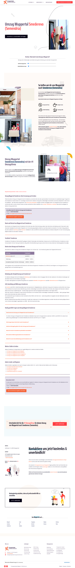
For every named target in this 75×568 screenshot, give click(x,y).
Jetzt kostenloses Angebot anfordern (16, 390)
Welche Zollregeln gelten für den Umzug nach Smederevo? (20, 326)
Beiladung (8, 256)
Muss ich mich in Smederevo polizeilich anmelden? (18, 330)
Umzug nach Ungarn (12, 369)
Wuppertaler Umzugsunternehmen (10, 191)
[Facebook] (5, 566)
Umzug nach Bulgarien (12, 368)
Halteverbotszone (53, 280)
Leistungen (30, 2)
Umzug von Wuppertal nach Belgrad (15, 351)
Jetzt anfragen (59, 424)
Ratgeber (60, 566)
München (23, 229)
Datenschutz (69, 566)
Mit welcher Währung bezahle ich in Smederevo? (18, 334)
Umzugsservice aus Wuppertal (42, 465)
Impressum (64, 566)
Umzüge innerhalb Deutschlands (14, 366)
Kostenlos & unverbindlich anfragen (16, 36)
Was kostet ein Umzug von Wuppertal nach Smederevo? (20, 312)
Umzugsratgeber (49, 2)
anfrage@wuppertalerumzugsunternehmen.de (20, 213)
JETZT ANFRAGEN (15, 500)
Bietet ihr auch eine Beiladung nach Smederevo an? (19, 339)
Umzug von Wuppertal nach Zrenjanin (16, 355)
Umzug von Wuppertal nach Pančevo (15, 352)
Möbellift (35, 280)
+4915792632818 (9, 457)
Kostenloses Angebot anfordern (15, 216)
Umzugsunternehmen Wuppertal (16, 566)
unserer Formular (53, 126)
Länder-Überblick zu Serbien (49, 204)
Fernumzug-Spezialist (31, 202)
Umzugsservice (39, 2)
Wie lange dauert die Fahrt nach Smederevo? (17, 322)
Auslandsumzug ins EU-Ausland (14, 371)
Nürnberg (16, 229)
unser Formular (53, 472)
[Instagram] (7, 566)
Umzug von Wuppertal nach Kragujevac (16, 354)
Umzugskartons (41, 280)
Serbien (17, 191)
